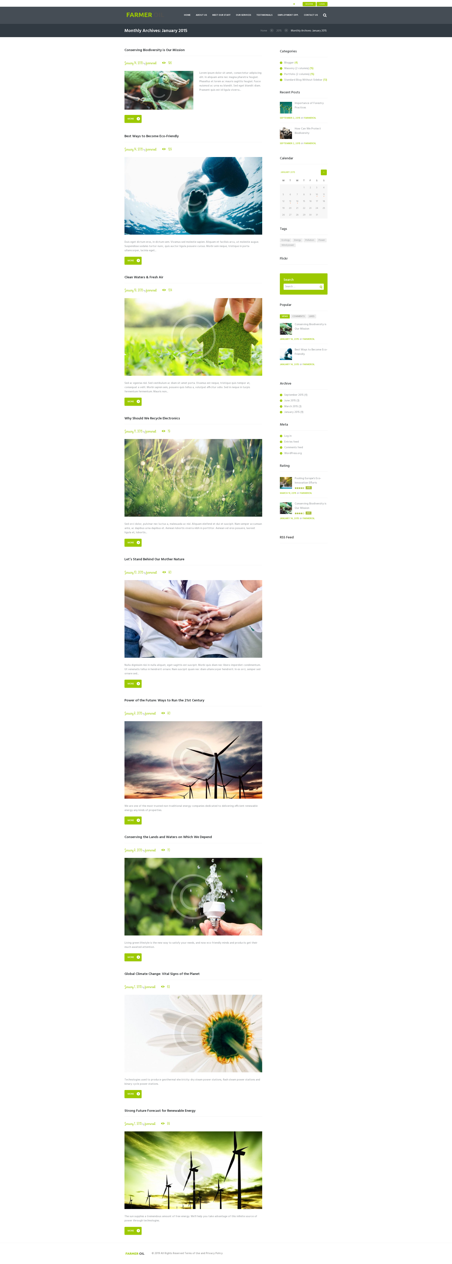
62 (168, 987)
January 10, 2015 (133, 572)
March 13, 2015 (288, 493)
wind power (288, 245)
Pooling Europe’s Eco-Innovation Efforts (308, 480)
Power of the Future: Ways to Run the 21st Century (164, 700)
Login (322, 4)
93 (168, 1123)
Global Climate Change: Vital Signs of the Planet (162, 974)
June (290, 401)
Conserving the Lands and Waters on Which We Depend (168, 837)
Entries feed (291, 442)
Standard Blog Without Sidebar (303, 80)
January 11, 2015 (133, 431)
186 (170, 63)
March (291, 406)
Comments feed (293, 447)
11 (324, 194)
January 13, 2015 (133, 290)
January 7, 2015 (133, 986)
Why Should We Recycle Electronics (152, 418)
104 (170, 290)
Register (309, 4)
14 (297, 201)
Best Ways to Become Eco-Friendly (151, 136)
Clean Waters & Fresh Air (143, 277)
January (288, 172)
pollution (309, 240)
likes (311, 316)
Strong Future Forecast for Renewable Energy (159, 1111)
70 (168, 850)
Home (264, 31)
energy (297, 240)
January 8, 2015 (133, 713)
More (130, 119)
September (294, 395)
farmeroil (151, 63)
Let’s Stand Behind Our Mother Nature (154, 559)
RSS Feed (287, 537)
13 (290, 201)
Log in (288, 436)
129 (170, 149)
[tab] (285, 316)
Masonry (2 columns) (296, 68)
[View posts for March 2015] (324, 172)
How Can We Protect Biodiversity (308, 130)
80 (169, 572)
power (322, 240)
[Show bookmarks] (294, 4)
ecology (286, 240)
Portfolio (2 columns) (297, 74)
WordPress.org (293, 453)
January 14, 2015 (133, 63)
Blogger (289, 63)
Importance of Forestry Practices (309, 105)
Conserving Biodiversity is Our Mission (154, 50)
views (285, 316)
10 (317, 194)
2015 (279, 31)
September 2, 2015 (290, 118)
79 (169, 431)
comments (298, 316)
